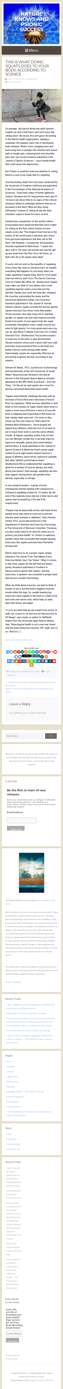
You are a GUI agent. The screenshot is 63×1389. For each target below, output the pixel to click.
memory (10, 675)
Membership (12, 1081)
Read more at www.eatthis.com (19, 640)
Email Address (15, 812)
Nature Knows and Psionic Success (31, 22)
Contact (10, 1071)
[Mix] (26, 652)
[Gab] (33, 652)
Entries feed (11, 1139)
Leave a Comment (15, 82)
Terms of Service (12, 1355)
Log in (9, 1134)
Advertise (10, 1066)
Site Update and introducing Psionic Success (26, 1013)
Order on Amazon (13, 982)
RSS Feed (49, 1380)
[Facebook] (8, 652)
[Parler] (48, 652)
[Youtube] (55, 652)
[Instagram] (44, 652)
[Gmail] (51, 652)
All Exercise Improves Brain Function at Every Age (28, 1030)
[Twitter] (11, 652)
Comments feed (13, 1144)
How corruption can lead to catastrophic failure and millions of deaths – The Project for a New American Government (29, 1039)
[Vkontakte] (37, 652)
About (9, 1061)
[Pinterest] (19, 652)
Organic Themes (37, 1380)
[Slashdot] (42, 657)
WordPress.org (13, 1149)
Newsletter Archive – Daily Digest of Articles (25, 1091)
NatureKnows (32, 79)
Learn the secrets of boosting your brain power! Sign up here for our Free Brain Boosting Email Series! (14, 1318)
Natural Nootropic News (29, 671)
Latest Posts (11, 1076)
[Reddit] (15, 652)
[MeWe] (22, 652)
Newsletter (10, 1086)
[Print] (40, 652)
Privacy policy (12, 1101)
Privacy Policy (11, 1359)
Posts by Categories (15, 1097)
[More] (46, 657)
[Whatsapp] (30, 652)
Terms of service (13, 1107)
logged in (25, 713)
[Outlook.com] (20, 657)
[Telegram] (16, 657)
